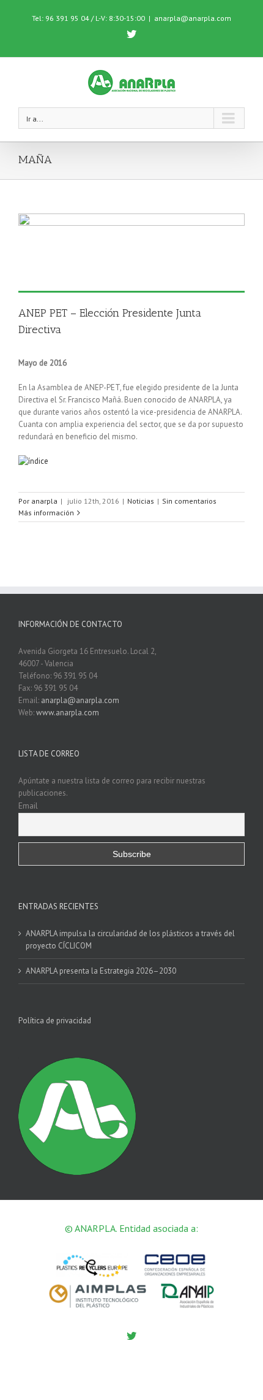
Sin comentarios (189, 501)
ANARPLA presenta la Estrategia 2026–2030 (101, 971)
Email (28, 805)
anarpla (44, 501)
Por (24, 501)
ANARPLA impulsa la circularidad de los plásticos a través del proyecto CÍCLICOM (130, 939)
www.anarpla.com (67, 712)
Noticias (140, 501)
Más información (46, 512)
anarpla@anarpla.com (192, 18)
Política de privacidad (54, 1020)
